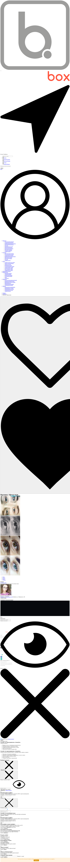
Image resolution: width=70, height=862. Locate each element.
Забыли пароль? (11, 739)
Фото (4, 576)
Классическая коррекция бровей (11, 280)
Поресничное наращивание (10, 287)
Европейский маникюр (9, 244)
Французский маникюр (9, 263)
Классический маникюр (9, 241)
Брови (4, 261)
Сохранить (5, 828)
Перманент (5, 279)
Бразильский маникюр (9, 248)
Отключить (6, 832)
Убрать (5, 849)
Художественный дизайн (9, 266)
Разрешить (36, 860)
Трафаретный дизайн (9, 270)
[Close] (0, 616)
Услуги (4, 577)
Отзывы (4, 579)
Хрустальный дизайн (9, 269)
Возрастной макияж (8, 275)
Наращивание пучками (9, 288)
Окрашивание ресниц (9, 290)
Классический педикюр (9, 254)
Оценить (6, 815)
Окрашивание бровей (9, 285)
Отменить (2, 815)
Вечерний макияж (8, 273)
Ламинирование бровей (9, 284)
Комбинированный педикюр (10, 256)
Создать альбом (6, 839)
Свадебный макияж (8, 276)
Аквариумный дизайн (9, 267)
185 (6, 596)
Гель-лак (6, 245)
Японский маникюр (8, 247)
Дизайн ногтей (7, 251)
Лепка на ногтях (8, 264)
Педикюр (4, 252)
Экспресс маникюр (8, 250)
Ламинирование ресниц (9, 289)
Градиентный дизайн (9, 268)
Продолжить (3, 790)
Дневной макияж (8, 274)
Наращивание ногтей (9, 246)
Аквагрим (7, 278)
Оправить (5, 857)
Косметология (5, 272)
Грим (6, 277)
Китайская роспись (8, 265)
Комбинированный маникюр (10, 243)
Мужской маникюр (8, 249)
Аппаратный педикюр (9, 255)
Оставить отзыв (3, 582)
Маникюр (4, 240)
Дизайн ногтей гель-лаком (10, 262)
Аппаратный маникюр (9, 242)
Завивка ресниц (8, 291)
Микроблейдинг (8, 283)
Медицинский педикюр (9, 253)
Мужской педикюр (8, 258)
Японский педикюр (8, 257)
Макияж (4, 286)
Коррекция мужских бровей (10, 282)
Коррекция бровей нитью (9, 281)
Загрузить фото (3, 827)
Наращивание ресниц (7, 271)
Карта (4, 578)
